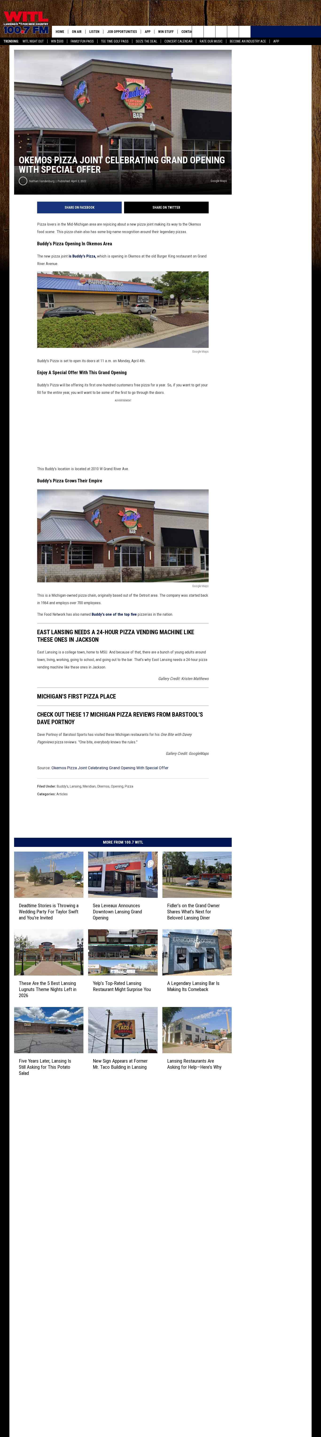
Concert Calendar (178, 41)
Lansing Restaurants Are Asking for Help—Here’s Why (194, 1064)
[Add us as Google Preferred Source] (209, 32)
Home (60, 32)
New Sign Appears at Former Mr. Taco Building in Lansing (120, 1064)
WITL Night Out (33, 41)
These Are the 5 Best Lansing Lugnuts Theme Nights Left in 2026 (47, 989)
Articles (62, 794)
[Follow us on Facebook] (221, 32)
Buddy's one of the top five (114, 614)
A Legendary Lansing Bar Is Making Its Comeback (193, 986)
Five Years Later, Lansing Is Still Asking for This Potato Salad (45, 1067)
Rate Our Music (211, 41)
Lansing (75, 786)
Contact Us (190, 32)
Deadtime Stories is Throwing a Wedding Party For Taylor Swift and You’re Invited (48, 912)
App (276, 41)
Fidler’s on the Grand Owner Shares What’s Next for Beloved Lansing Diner (193, 912)
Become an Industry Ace (248, 41)
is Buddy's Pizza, (82, 256)
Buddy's (62, 786)
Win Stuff (166, 32)
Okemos (103, 786)
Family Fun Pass (82, 41)
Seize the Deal (146, 41)
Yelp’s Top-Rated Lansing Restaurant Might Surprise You (122, 986)
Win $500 (57, 41)
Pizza (129, 786)
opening (117, 786)
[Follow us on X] (233, 32)
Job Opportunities (122, 32)
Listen (94, 32)
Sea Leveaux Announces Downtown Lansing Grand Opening (117, 912)
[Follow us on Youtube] (245, 32)
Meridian (89, 786)
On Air (77, 32)
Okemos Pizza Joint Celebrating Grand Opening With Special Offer (109, 767)
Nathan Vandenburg (42, 181)
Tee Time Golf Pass (115, 41)
